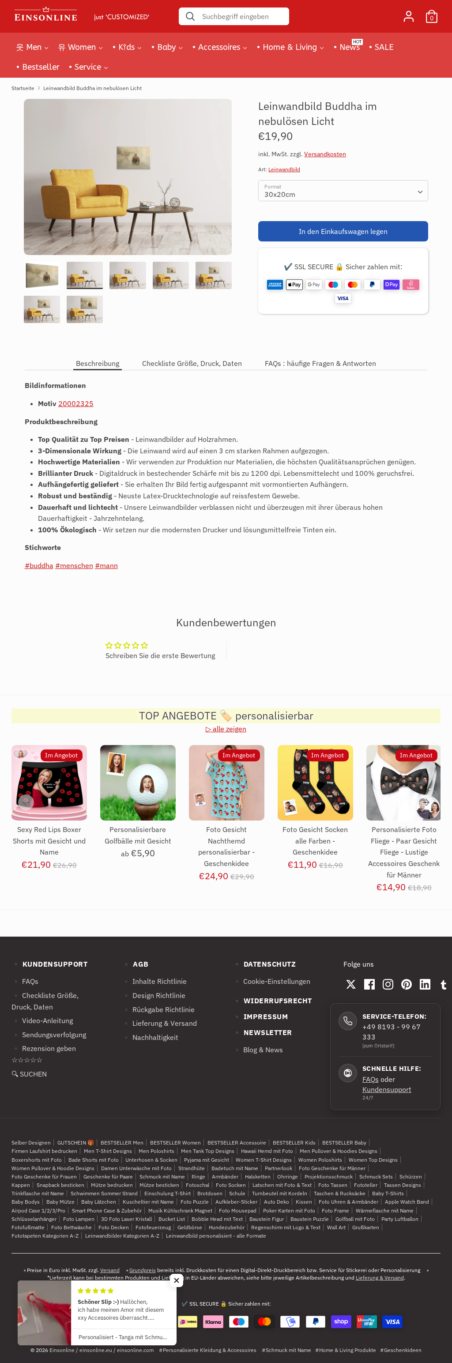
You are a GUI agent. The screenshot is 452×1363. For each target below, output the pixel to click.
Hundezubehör (227, 1227)
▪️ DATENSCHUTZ (264, 964)
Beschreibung (97, 363)
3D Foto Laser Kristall (126, 1219)
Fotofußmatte (28, 1227)
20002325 (76, 403)
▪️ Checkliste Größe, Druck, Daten (45, 1001)
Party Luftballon (399, 1219)
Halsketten (258, 1176)
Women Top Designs (373, 1159)
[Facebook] (369, 984)
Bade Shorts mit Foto (93, 1159)
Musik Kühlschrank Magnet (180, 1210)
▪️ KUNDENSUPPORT (49, 964)
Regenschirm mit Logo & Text (285, 1227)
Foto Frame (335, 1210)
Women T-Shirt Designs (264, 1159)
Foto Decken (113, 1227)
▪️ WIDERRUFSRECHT (272, 1000)
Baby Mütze (60, 1201)
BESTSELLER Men (122, 1142)
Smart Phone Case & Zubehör (107, 1210)
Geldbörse (189, 1227)
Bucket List (171, 1219)
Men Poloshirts (156, 1151)
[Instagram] (388, 984)
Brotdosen (209, 1193)
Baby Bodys (25, 1201)
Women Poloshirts (320, 1159)
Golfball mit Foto (355, 1219)
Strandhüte (191, 1168)
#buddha (39, 565)
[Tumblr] (443, 984)
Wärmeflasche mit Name (385, 1210)
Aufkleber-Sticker (236, 1201)
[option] (128, 180)
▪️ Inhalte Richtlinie (154, 981)
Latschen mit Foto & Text (282, 1185)
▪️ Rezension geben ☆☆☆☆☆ (43, 1054)
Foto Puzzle (195, 1201)
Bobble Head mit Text (217, 1219)
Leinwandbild (284, 169)
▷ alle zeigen (226, 728)
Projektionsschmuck (329, 1176)
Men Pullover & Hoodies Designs (338, 1151)
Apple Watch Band (407, 1201)
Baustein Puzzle (309, 1219)
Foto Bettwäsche (71, 1227)
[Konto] (409, 12)
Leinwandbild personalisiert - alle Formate (216, 1235)
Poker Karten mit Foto (289, 1210)
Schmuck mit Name (162, 1176)
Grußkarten (365, 1227)
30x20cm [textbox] (279, 194)
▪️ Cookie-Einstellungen (271, 981)
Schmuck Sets (376, 1176)
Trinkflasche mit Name (37, 1193)
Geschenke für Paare (108, 1176)
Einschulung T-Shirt (167, 1193)
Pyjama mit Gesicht (206, 1159)
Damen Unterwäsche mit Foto (136, 1168)
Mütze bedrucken (112, 1185)
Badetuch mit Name (234, 1168)
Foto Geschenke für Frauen (44, 1176)
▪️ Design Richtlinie (153, 995)
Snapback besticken (60, 1185)
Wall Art (336, 1227)
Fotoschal (197, 1185)
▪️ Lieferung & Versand (159, 1023)
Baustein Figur (266, 1219)
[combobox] (343, 190)
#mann (106, 565)
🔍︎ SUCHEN (29, 1073)
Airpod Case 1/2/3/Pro (38, 1210)
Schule (237, 1193)
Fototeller (365, 1185)
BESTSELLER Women (175, 1142)
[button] (176, 1280)
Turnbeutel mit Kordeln (279, 1193)
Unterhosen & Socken (151, 1159)
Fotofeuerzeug (153, 1227)
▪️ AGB (135, 964)
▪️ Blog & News (258, 1049)
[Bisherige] (26, 802)
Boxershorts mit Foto (36, 1159)
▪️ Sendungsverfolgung (48, 1034)
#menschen (74, 565)
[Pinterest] (406, 984)
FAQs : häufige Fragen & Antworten (320, 363)
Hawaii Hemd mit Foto (267, 1151)
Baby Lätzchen (98, 1201)
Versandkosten (325, 154)
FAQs (370, 1079)
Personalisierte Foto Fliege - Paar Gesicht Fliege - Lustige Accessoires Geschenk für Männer (404, 852)
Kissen (304, 1201)
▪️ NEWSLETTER (262, 1032)
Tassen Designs (402, 1185)
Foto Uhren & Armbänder (348, 1201)
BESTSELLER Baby (344, 1142)
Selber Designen (31, 1142)
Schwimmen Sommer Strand (104, 1193)
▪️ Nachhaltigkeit (150, 1037)
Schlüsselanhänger (33, 1219)
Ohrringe (287, 1176)
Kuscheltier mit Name (148, 1201)
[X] (350, 984)
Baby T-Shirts (388, 1193)
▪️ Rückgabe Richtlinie (158, 1009)
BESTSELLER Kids (294, 1142)
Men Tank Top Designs (207, 1151)
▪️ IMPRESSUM (260, 1016)
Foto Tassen (332, 1185)
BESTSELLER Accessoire (236, 1142)
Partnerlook (278, 1168)
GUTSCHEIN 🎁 (75, 1142)
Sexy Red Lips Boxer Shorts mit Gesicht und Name (49, 840)
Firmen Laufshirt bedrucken (44, 1151)
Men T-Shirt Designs (108, 1151)
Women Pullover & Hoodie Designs (52, 1168)
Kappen (20, 1185)
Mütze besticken (159, 1185)
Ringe (198, 1176)
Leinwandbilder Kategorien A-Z (122, 1235)
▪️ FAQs (24, 981)
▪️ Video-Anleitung (42, 1020)
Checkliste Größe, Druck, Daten (192, 363)
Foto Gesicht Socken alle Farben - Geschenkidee (315, 840)
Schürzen (410, 1176)
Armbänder (225, 1176)
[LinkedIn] (425, 984)
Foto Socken (231, 1185)
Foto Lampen (78, 1219)
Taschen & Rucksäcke (339, 1193)
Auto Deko (276, 1201)
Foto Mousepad (237, 1210)
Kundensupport (386, 1089)
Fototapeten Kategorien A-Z (45, 1235)
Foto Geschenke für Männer (332, 1168)
